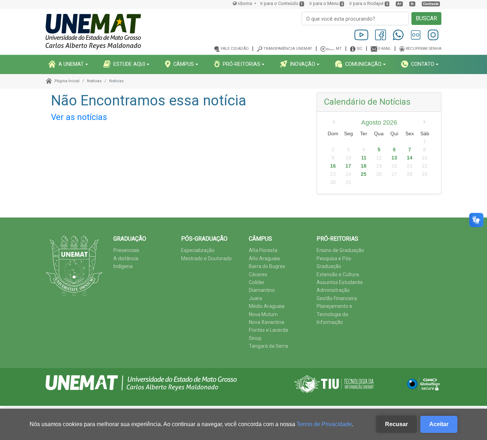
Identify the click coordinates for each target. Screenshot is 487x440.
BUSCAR (426, 18)
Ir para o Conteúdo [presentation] (279, 3)
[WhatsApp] (398, 34)
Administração (333, 290)
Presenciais (126, 250)
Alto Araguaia (264, 258)
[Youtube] (362, 34)
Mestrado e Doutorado (206, 258)
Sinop (255, 338)
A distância (125, 258)
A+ (399, 4)
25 (363, 174)
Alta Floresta (263, 250)
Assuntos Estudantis (340, 282)
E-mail (384, 48)
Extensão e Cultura (338, 274)
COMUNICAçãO (363, 64)
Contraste (431, 4)
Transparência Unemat (287, 48)
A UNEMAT (71, 64)
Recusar (396, 424)
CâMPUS (183, 64)
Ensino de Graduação (340, 250)
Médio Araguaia (266, 306)
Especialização (198, 250)
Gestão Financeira (337, 298)
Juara (255, 298)
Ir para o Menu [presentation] (324, 3)
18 (363, 166)
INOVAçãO (302, 64)
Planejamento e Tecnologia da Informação (334, 314)
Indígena (123, 266)
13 (394, 158)
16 (333, 166)
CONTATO (422, 64)
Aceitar (438, 424)
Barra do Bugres (267, 266)
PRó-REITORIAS (241, 64)
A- (412, 4)
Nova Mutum (263, 314)
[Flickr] (416, 34)
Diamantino (262, 290)
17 (348, 166)
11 (363, 158)
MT (339, 48)
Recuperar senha (423, 48)
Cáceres (258, 274)
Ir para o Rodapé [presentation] (366, 3)
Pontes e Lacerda (268, 330)
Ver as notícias (79, 117)
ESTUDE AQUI (129, 64)
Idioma (245, 3)
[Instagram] (433, 34)
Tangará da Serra (268, 346)
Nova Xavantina (266, 322)
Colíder (257, 282)
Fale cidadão (235, 48)
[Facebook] (381, 34)
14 (409, 158)
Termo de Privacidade (324, 424)
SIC (360, 48)
